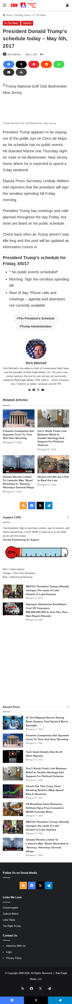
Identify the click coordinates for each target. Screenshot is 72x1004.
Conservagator (10, 907)
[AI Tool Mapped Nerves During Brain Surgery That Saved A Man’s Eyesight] (13, 723)
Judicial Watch (10, 913)
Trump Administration (36, 326)
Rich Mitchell (14, 54)
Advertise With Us (15, 945)
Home (8, 15)
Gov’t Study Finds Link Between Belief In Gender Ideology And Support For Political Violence (52, 438)
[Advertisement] (36, 663)
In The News (39, 15)
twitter (33, 384)
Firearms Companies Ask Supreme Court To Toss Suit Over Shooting (18, 434)
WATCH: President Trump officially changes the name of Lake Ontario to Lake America (47, 590)
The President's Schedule (36, 318)
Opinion (27, 23)
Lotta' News (9, 919)
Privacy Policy (14, 958)
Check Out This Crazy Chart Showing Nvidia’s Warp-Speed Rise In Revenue (45, 790)
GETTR (57, 384)
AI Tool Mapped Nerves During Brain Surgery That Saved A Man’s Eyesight (47, 721)
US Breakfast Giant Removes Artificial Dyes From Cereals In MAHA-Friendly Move (45, 808)
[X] (21, 64)
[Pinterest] (33, 64)
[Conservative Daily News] (24, 5)
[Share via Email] (8, 72)
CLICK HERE (31, 532)
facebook (43, 384)
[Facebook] (8, 64)
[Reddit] (46, 64)
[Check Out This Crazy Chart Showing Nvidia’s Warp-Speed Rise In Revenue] (13, 791)
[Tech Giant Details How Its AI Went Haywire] (13, 757)
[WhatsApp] (58, 64)
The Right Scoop (12, 926)
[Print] (21, 72)
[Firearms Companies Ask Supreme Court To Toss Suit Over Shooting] (19, 418)
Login (9, 952)
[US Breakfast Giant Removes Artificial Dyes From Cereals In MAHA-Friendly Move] (13, 809)
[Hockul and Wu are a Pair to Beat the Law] (53, 464)
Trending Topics (22, 15)
